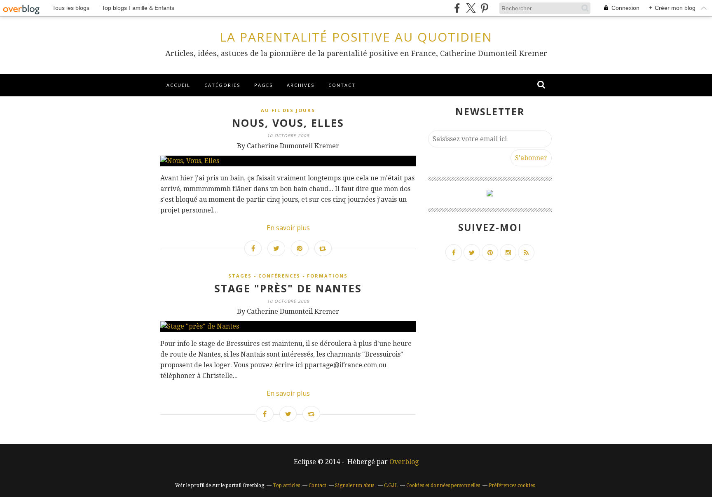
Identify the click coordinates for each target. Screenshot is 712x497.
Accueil (178, 85)
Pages (263, 85)
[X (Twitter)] (471, 8)
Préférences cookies (512, 485)
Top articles (286, 485)
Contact (342, 85)
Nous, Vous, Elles (288, 123)
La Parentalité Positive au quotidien (356, 36)
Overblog (404, 462)
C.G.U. (391, 485)
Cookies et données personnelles (443, 485)
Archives (300, 85)
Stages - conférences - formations (288, 276)
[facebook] (457, 8)
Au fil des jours (288, 110)
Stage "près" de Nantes (288, 288)
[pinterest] (484, 8)
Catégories (222, 85)
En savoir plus (288, 227)
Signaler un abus (355, 485)
